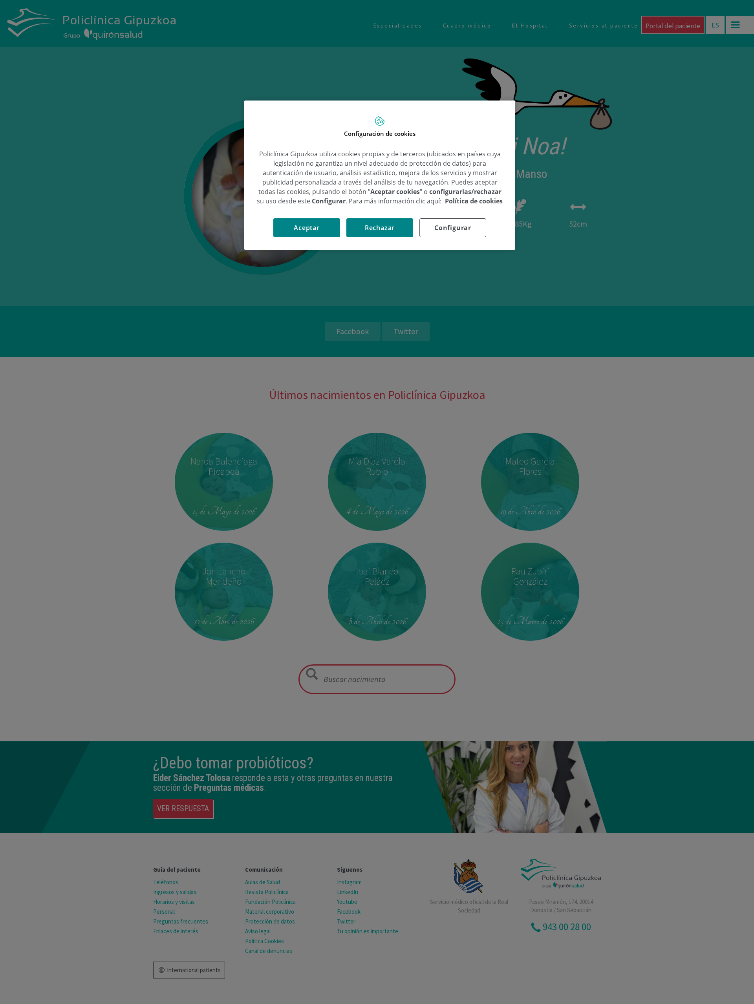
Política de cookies (474, 201)
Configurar (452, 227)
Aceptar (307, 227)
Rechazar (380, 227)
